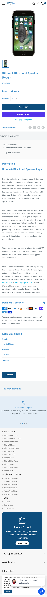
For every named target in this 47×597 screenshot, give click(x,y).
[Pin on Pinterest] (34, 127)
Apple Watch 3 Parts (11, 485)
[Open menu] (3, 4)
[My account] (38, 4)
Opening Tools (9, 508)
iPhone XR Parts (9, 455)
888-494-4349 (7, 283)
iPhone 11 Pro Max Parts (12, 438)
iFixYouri (6, 83)
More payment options (23, 120)
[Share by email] (43, 127)
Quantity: (5, 98)
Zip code (5, 361)
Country (5, 339)
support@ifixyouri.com (23, 283)
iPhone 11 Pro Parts (11, 442)
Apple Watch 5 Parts (11, 491)
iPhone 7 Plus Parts (11, 467)
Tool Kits (7, 502)
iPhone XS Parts (9, 451)
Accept (8, 591)
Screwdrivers (8, 505)
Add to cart (23, 107)
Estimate (9, 375)
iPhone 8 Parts (9, 464)
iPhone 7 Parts (9, 471)
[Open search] (34, 4)
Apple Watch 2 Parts (11, 481)
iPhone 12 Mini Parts (11, 435)
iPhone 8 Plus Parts (11, 461)
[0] (42, 3)
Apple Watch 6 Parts (11, 494)
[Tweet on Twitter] (38, 127)
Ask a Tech (22, 543)
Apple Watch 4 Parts (11, 488)
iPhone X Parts (9, 458)
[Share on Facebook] (30, 127)
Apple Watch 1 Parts (11, 478)
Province (5, 350)
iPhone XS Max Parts (11, 448)
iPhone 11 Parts (9, 445)
